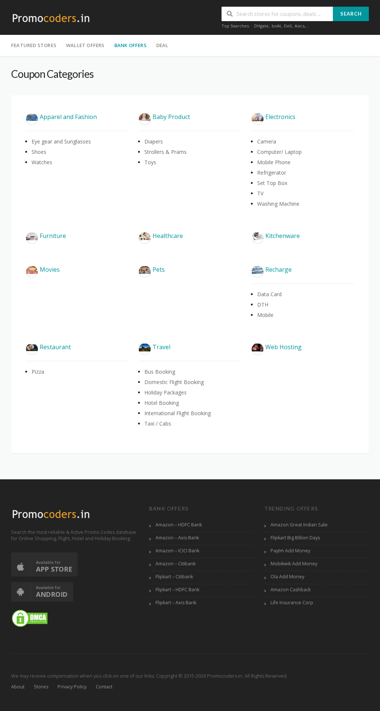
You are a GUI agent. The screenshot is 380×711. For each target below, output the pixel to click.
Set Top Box (272, 182)
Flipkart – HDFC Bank (177, 589)
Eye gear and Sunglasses (61, 141)
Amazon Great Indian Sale (299, 525)
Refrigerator (271, 172)
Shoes (39, 151)
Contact (104, 687)
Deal (162, 45)
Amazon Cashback (291, 589)
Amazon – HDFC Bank (178, 525)
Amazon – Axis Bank (177, 538)
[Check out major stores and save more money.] (51, 18)
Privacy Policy (72, 687)
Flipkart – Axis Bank (175, 602)
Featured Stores (33, 45)
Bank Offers (130, 45)
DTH (262, 304)
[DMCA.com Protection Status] (29, 618)
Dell (288, 26)
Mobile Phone (274, 162)
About (17, 687)
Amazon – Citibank (175, 563)
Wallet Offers (85, 45)
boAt (276, 26)
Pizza (38, 371)
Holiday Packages (165, 392)
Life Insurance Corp (292, 602)
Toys (150, 162)
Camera (266, 141)
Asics (299, 26)
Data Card (269, 294)
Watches (42, 162)
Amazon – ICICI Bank (177, 551)
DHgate (261, 26)
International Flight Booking (177, 413)
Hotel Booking (161, 402)
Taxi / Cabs (157, 423)
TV (260, 193)
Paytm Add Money (290, 551)
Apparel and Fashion (68, 117)
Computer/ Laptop (279, 151)
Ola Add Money (287, 576)
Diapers (153, 141)
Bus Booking (159, 371)
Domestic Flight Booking (174, 382)
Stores (41, 687)
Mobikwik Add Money (294, 563)
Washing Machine (278, 203)
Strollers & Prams (165, 151)
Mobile (265, 314)
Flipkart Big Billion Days (295, 538)
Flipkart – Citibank (174, 576)
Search (351, 14)
